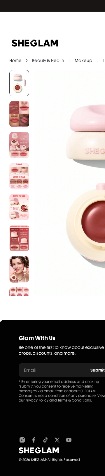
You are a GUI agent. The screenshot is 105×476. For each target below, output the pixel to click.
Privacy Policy (36, 400)
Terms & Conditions (74, 400)
